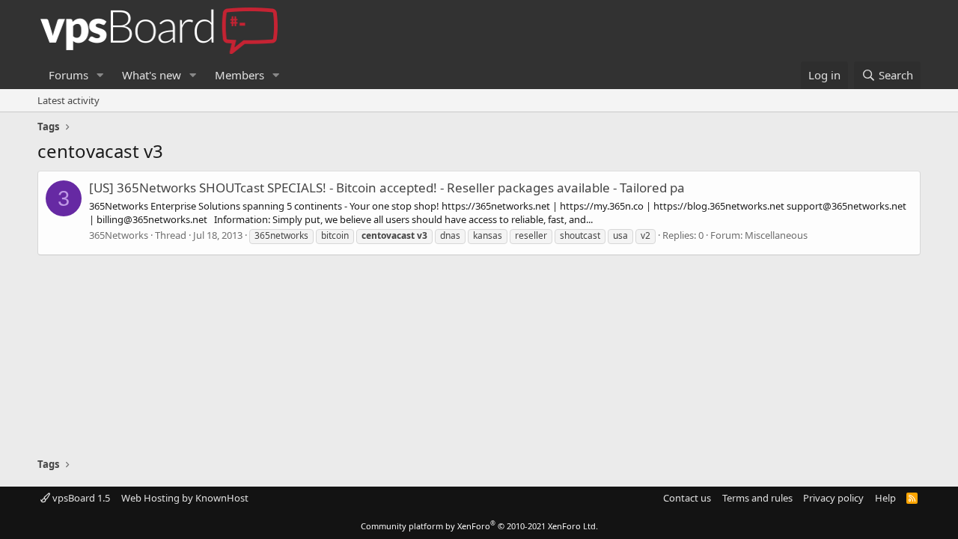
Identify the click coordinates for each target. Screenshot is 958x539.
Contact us (687, 498)
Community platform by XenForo (479, 526)
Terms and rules (757, 498)
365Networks (118, 235)
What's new (151, 74)
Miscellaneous (776, 235)
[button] (100, 75)
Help (885, 498)
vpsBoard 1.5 (80, 498)
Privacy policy (833, 498)
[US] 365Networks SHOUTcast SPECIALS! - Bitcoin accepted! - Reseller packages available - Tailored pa (387, 187)
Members (239, 74)
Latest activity (68, 100)
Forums (68, 74)
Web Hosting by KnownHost (184, 498)
